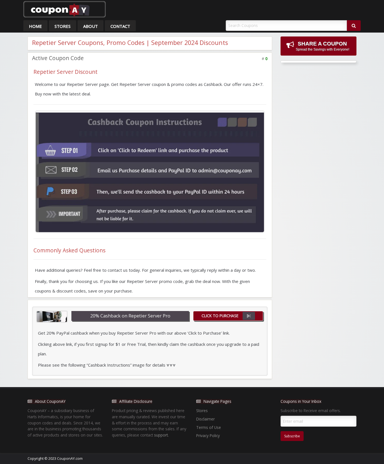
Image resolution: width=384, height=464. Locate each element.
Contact (120, 26)
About (90, 26)
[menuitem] (35, 25)
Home (35, 26)
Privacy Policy (208, 435)
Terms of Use (208, 427)
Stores (63, 26)
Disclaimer (205, 419)
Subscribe (292, 436)
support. (161, 435)
